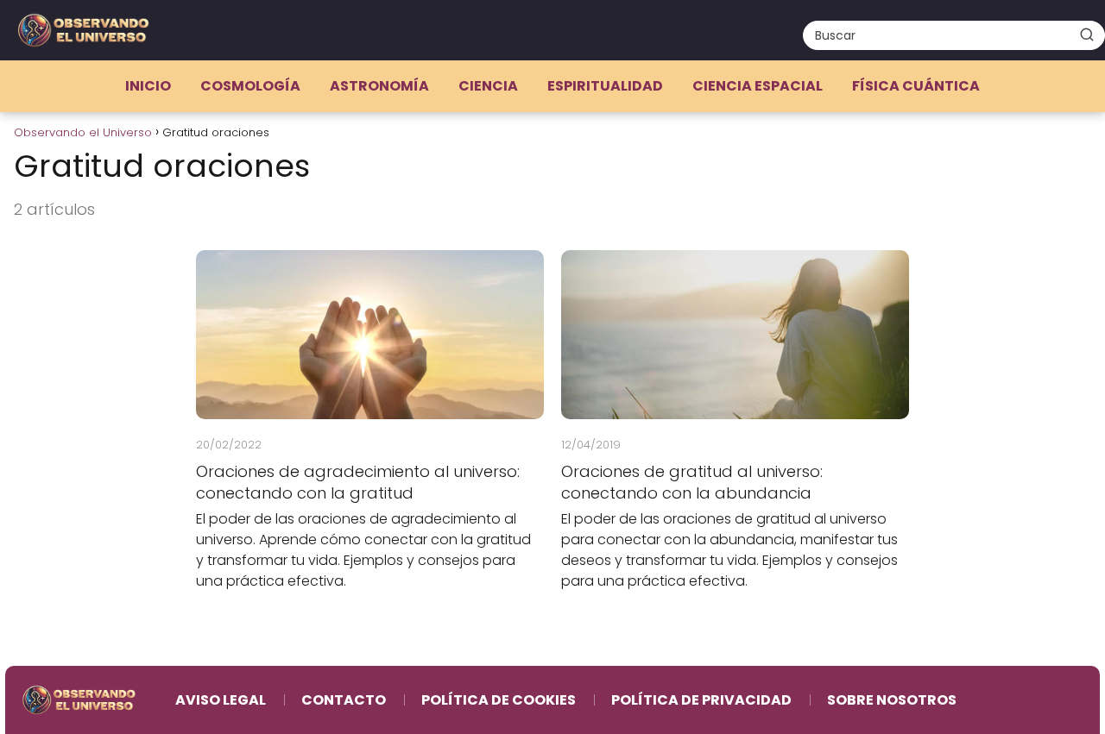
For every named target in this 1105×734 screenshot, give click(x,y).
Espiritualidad (605, 86)
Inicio (148, 86)
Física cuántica (916, 86)
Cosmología (250, 86)
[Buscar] (1087, 34)
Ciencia (488, 86)
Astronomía (379, 86)
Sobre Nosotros (892, 700)
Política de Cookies (498, 700)
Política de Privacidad (701, 700)
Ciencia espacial (757, 86)
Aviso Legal (220, 700)
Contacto (343, 700)
